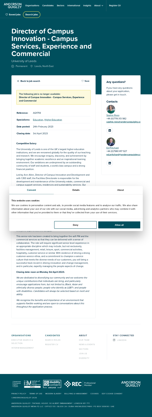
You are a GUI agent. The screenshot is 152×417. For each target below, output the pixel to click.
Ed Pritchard (112, 147)
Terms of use (35, 394)
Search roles (53, 340)
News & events (87, 344)
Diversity (84, 358)
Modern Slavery (53, 394)
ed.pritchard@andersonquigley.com (124, 154)
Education (38, 119)
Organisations (21, 335)
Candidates (52, 335)
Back (30, 81)
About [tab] (120, 190)
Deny (75, 225)
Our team (84, 340)
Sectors (83, 349)
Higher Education (53, 119)
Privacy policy (18, 394)
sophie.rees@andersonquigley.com (124, 121)
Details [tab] (76, 190)
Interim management (22, 348)
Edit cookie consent (112, 394)
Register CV (51, 344)
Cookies (95, 394)
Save (87, 81)
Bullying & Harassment (75, 394)
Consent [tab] (31, 190)
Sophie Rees (112, 115)
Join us (83, 353)
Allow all (119, 225)
